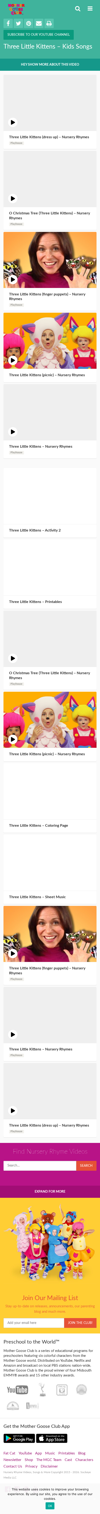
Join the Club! (80, 1323)
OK (50, 1506)
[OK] (94, 1498)
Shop (29, 1460)
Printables (66, 1453)
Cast (68, 1460)
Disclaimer (49, 1466)
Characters (84, 1460)
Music (50, 1453)
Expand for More (50, 1191)
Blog (81, 1453)
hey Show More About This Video (50, 64)
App (38, 1453)
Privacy (31, 1466)
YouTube (25, 1453)
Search (86, 1165)
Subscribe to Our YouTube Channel (38, 34)
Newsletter (12, 1460)
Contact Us (12, 1466)
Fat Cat (9, 1453)
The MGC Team (48, 1460)
